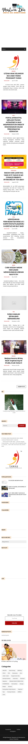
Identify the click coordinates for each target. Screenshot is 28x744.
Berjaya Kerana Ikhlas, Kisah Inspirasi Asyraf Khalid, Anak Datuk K (14, 360)
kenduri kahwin (6, 678)
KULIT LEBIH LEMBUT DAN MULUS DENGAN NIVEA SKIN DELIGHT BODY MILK (17, 494)
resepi (21, 684)
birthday (20, 670)
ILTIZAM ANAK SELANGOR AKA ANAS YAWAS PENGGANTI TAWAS (13, 75)
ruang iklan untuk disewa (9, 689)
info (21, 673)
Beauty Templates (14, 739)
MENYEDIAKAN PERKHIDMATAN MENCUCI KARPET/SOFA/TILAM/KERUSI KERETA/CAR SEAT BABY (13, 222)
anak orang (12, 670)
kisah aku (15, 678)
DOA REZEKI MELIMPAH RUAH (16, 480)
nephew (5, 681)
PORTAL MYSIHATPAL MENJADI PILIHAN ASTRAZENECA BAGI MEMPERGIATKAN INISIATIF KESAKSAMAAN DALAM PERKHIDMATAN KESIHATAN (13, 125)
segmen (20, 689)
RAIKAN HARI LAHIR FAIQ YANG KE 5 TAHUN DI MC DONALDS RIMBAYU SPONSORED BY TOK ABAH (13, 176)
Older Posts (21, 386)
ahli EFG (4, 670)
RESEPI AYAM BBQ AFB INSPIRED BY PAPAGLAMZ (17, 487)
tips (4, 692)
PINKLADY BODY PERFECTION (16, 681)
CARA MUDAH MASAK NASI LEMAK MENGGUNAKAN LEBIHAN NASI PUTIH (14, 271)
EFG (9, 673)
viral (4, 694)
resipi (4, 686)
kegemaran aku (15, 676)
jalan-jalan (6, 676)
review (10, 686)
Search (21, 425)
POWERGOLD (6, 684)
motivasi (22, 678)
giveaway (14, 673)
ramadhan (14, 684)
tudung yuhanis (11, 692)
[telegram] (13, 93)
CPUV (4, 673)
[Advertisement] (14, 31)
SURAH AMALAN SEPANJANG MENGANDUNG (13, 316)
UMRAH (19, 692)
